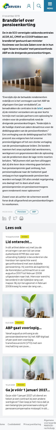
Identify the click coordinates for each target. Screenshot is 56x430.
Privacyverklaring (32, 424)
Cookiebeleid (14, 424)
